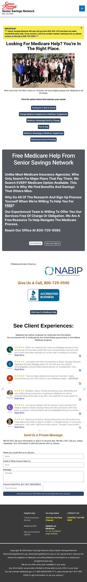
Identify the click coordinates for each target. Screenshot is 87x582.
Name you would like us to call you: (19, 452)
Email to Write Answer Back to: (17, 461)
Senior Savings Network (18, 11)
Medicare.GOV (30, 526)
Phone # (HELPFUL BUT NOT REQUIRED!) (22, 484)
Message (7, 470)
